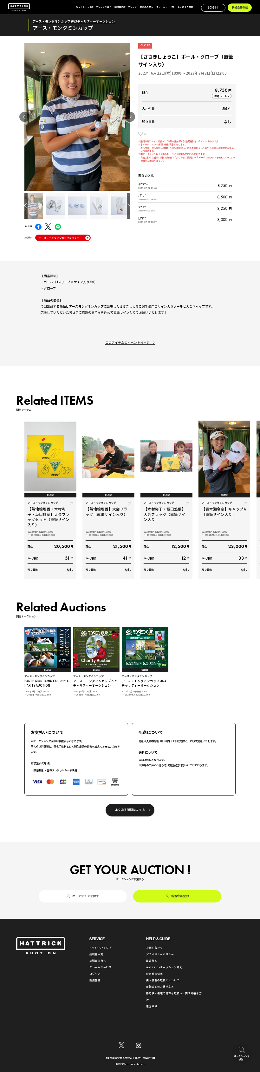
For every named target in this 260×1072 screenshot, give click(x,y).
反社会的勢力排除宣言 (160, 986)
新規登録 (95, 980)
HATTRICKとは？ (100, 947)
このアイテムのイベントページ (127, 342)
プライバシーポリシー (160, 954)
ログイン (95, 973)
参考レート (220, 96)
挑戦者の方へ (97, 960)
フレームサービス (100, 967)
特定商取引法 (154, 973)
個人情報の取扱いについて (162, 980)
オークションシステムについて (215, 157)
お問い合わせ (154, 947)
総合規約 (151, 960)
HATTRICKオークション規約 (164, 967)
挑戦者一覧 (96, 954)
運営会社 (151, 1006)
